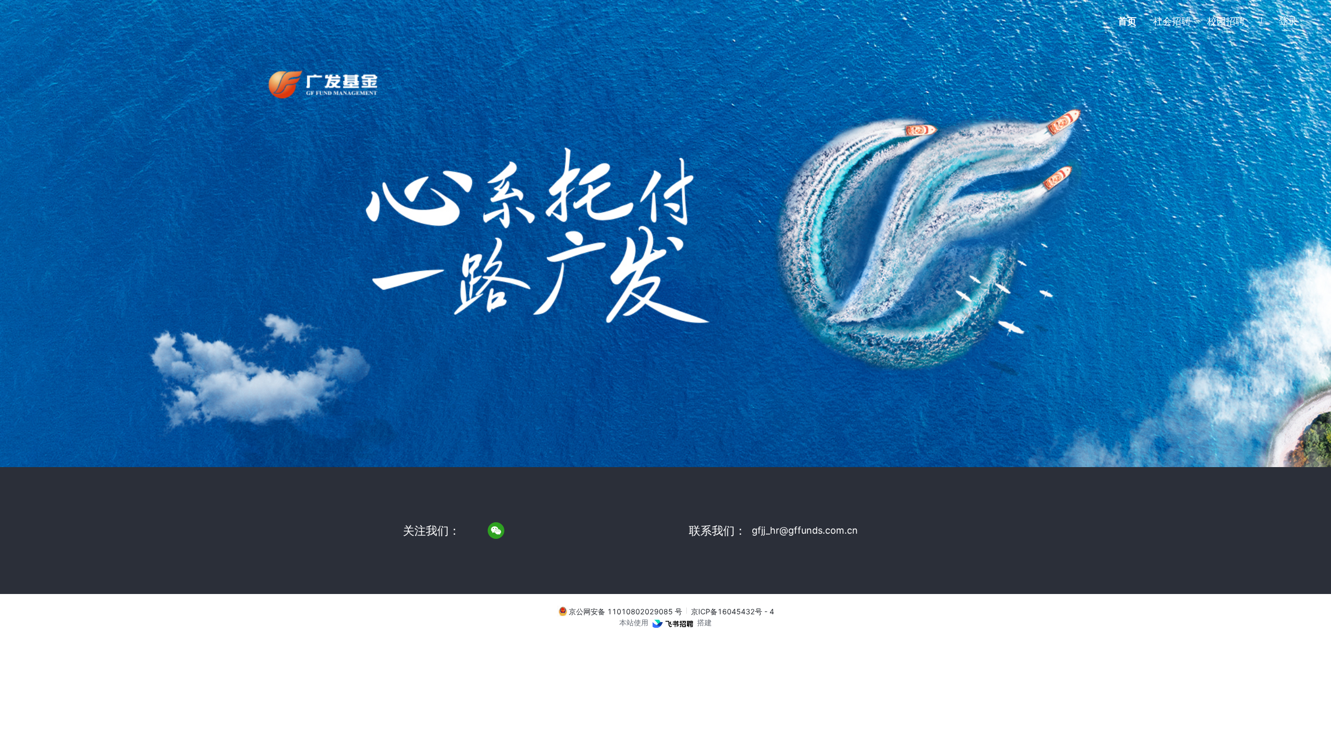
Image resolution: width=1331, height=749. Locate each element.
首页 (1127, 21)
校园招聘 (1226, 21)
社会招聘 (1172, 21)
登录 (1287, 20)
